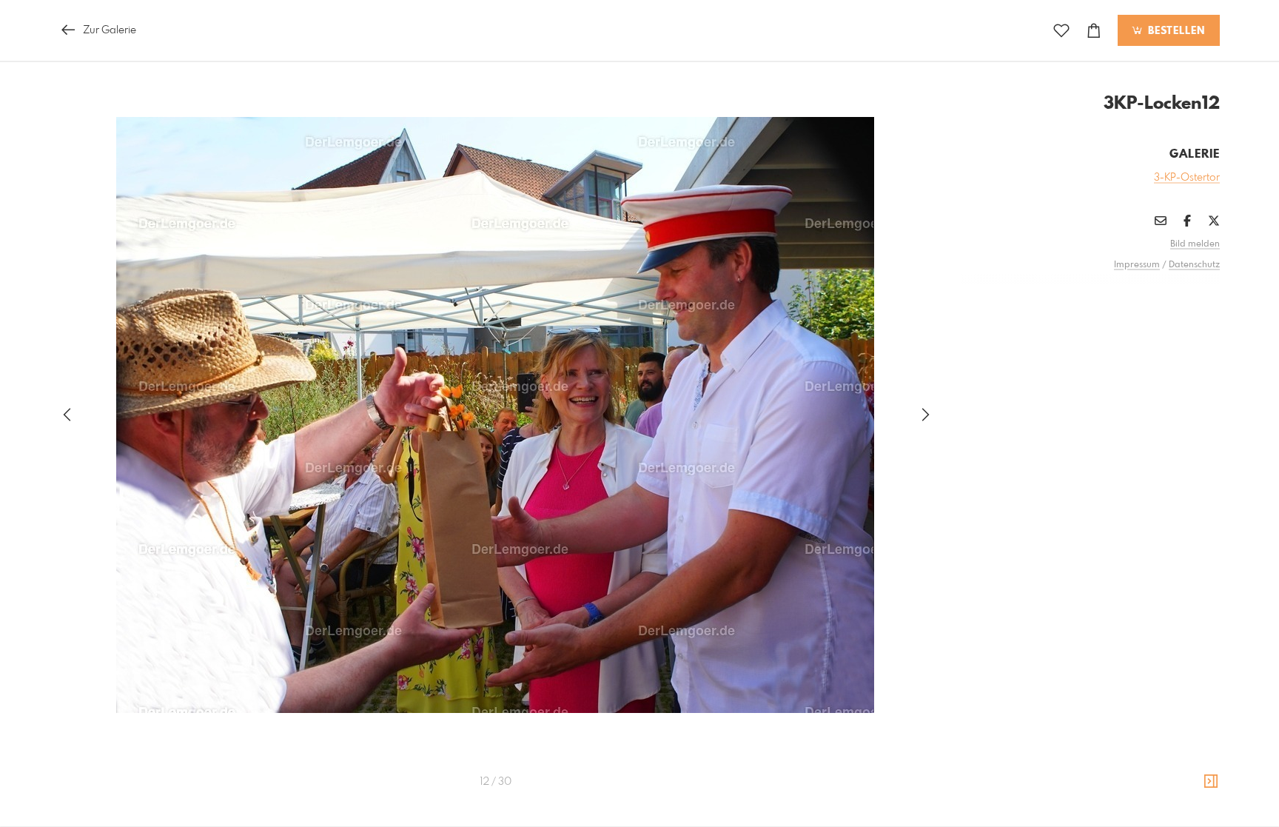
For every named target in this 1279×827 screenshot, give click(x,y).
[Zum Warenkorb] (1094, 31)
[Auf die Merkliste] (1061, 31)
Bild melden (1195, 244)
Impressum (1137, 265)
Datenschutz (1194, 265)
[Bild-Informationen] (1211, 782)
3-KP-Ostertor (1187, 178)
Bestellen (1174, 31)
